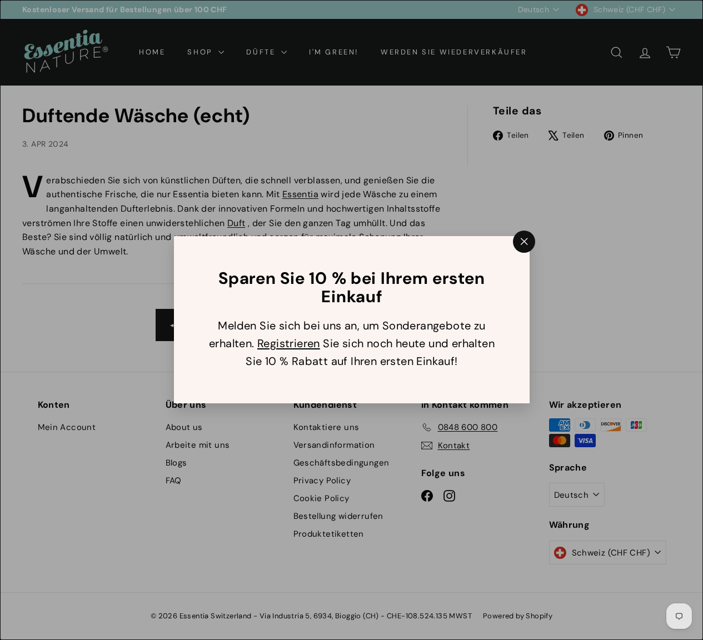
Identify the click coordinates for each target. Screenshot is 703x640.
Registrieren (288, 344)
